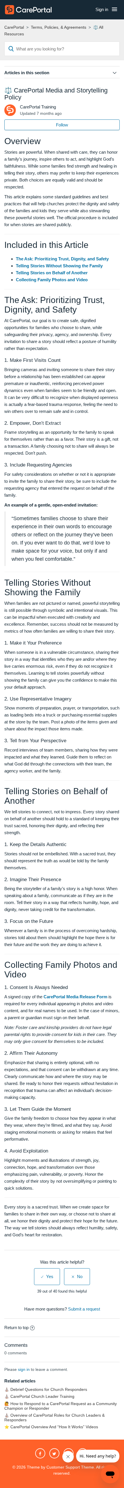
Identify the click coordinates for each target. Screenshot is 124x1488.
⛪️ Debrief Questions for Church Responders (45, 1389)
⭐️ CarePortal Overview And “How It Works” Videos (51, 1427)
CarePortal (14, 27)
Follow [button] (62, 124)
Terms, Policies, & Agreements (58, 27)
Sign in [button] (101, 9)
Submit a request (84, 1308)
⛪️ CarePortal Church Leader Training (39, 1396)
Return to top (16, 1327)
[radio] (47, 1276)
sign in (24, 1369)
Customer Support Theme (70, 1467)
